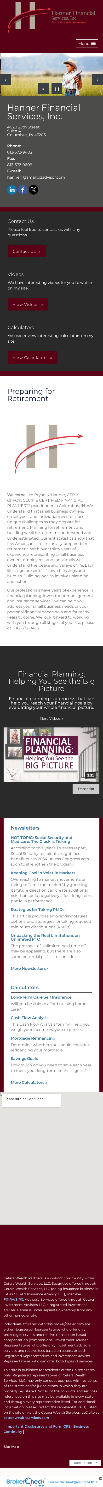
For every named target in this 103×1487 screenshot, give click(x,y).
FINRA (9, 1299)
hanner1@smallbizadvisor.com (36, 177)
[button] (87, 43)
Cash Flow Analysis (29, 1017)
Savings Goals (24, 1058)
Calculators (25, 987)
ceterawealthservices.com (26, 1418)
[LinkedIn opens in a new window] (12, 190)
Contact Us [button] (24, 251)
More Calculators (29, 1082)
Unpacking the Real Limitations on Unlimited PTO (45, 937)
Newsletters (25, 828)
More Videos (51, 718)
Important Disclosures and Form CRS (38, 1426)
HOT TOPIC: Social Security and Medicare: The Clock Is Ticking (41, 839)
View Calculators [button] (30, 357)
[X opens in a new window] (33, 190)
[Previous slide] (5, 79)
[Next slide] (97, 79)
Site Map (11, 1447)
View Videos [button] (26, 304)
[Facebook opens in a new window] (23, 190)
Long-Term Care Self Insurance (41, 997)
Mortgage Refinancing (33, 1038)
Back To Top (83, 1463)
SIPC (19, 1299)
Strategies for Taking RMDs (37, 909)
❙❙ (57, 88)
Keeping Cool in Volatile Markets (43, 873)
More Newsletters (30, 968)
